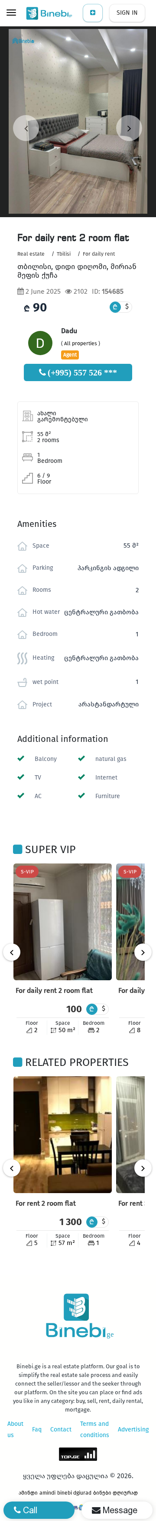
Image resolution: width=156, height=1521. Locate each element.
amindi (47, 1492)
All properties (80, 343)
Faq (37, 1429)
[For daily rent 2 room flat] (62, 921)
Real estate (31, 254)
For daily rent (99, 254)
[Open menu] (11, 13)
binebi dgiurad (74, 1492)
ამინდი (28, 1492)
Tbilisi (64, 254)
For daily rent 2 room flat (54, 990)
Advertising (133, 1429)
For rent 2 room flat (46, 1203)
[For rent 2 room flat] (62, 1134)
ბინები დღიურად (115, 1492)
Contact (61, 1429)
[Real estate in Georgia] (50, 13)
